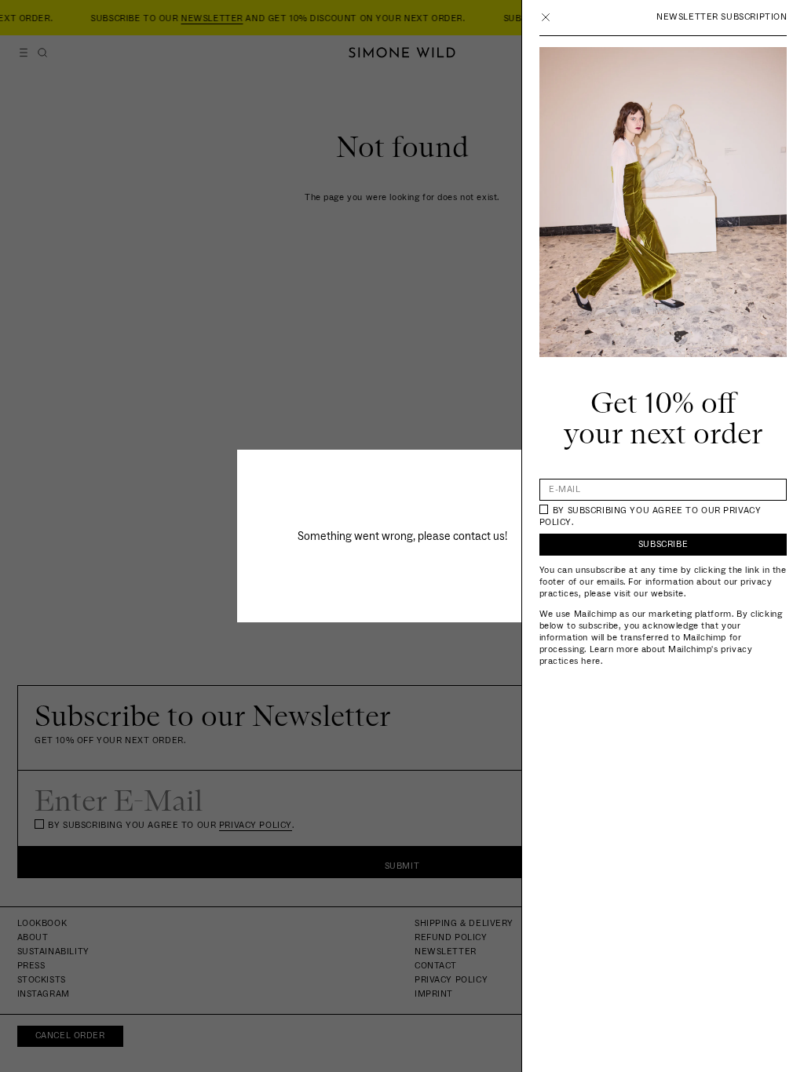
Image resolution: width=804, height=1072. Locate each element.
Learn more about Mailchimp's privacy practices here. (646, 655)
